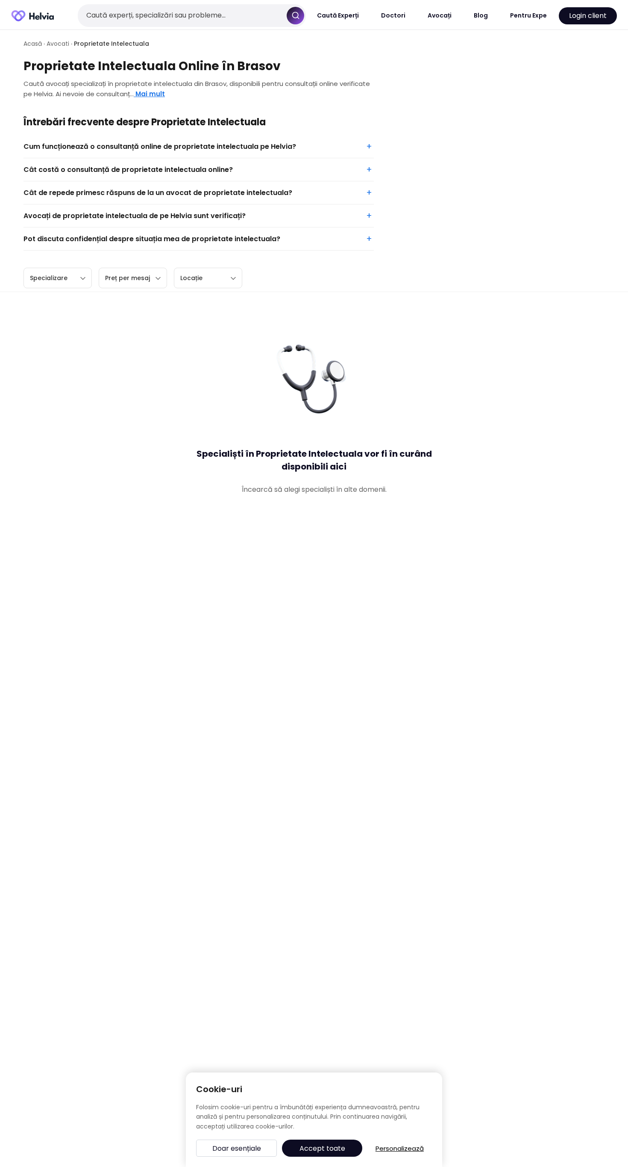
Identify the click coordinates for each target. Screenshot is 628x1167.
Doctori (393, 15)
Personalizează (400, 1148)
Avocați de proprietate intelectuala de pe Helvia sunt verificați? (134, 216)
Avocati (58, 43)
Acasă (32, 43)
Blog (481, 15)
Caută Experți (338, 15)
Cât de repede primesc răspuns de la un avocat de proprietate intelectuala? (157, 193)
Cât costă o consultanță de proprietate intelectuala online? (128, 169)
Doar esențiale (236, 1148)
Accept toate (322, 1148)
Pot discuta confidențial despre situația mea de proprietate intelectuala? (151, 239)
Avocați (440, 15)
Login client (588, 16)
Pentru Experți (531, 15)
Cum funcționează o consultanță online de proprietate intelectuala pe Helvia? (159, 146)
